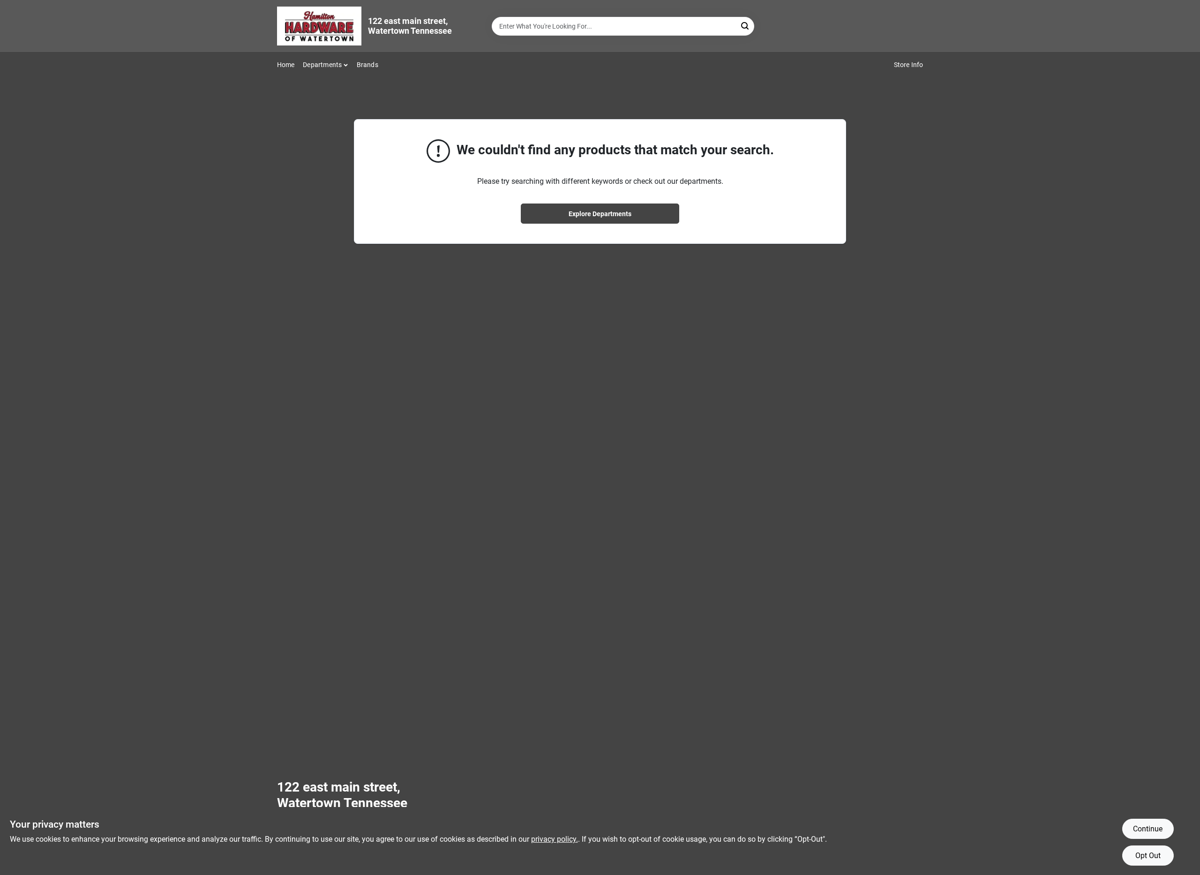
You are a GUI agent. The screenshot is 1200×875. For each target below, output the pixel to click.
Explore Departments (600, 214)
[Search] (745, 25)
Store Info (908, 64)
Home (286, 64)
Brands (367, 64)
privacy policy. (554, 839)
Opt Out (1148, 855)
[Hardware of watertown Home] (319, 26)
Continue (1147, 828)
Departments (322, 64)
